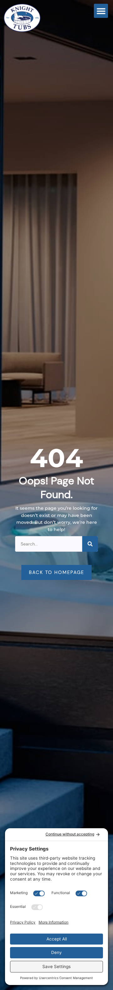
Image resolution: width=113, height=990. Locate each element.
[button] (101, 11)
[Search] (90, 544)
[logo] (28, 18)
